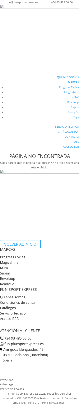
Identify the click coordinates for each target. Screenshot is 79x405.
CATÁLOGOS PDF (68, 131)
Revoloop (73, 102)
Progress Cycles (69, 87)
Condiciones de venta (17, 302)
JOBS (76, 141)
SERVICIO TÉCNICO (67, 126)
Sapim (75, 107)
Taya (76, 117)
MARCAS (73, 82)
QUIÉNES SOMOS (68, 77)
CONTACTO (72, 136)
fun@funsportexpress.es (23, 343)
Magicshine (71, 92)
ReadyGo (73, 112)
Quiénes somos (12, 297)
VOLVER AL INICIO (20, 244)
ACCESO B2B (71, 146)
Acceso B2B (9, 318)
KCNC (75, 97)
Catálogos (8, 307)
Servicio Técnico (13, 313)
